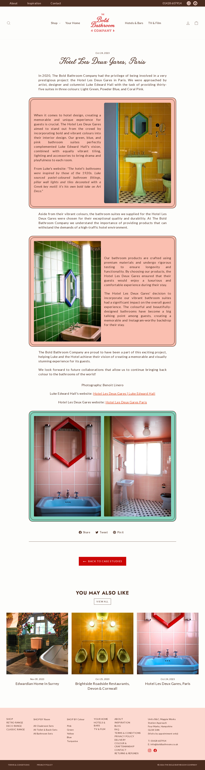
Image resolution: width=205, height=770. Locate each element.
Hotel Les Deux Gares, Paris (167, 683)
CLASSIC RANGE (15, 729)
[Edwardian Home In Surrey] (37, 643)
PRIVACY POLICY (124, 736)
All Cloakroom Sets (43, 725)
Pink (69, 725)
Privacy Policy (45, 765)
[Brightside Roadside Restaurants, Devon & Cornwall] (102, 643)
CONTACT (121, 750)
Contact (56, 3)
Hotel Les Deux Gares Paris (126, 402)
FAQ (117, 729)
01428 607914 (158, 740)
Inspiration (34, 3)
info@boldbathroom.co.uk (164, 744)
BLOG (118, 725)
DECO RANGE (14, 725)
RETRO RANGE (14, 722)
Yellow (70, 733)
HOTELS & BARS (99, 724)
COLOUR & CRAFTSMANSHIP (125, 745)
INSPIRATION (122, 722)
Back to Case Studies (104, 561)
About (14, 3)
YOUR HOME (101, 719)
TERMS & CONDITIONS (128, 733)
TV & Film (154, 23)
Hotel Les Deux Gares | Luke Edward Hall (124, 393)
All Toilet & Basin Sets (45, 729)
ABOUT (119, 719)
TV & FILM (99, 729)
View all (102, 601)
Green (70, 729)
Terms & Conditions (18, 765)
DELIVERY (120, 739)
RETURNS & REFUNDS (127, 753)
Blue (69, 737)
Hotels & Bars (134, 23)
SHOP (9, 719)
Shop (54, 23)
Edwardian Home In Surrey (37, 683)
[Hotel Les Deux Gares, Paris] (168, 643)
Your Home (72, 23)
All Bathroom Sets (43, 733)
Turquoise (72, 741)
